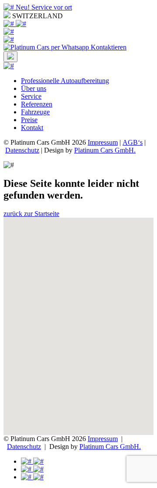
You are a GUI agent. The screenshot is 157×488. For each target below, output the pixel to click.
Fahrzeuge (35, 112)
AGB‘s (133, 142)
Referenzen (36, 104)
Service (31, 96)
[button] (78, 321)
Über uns (33, 88)
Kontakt (32, 127)
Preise (29, 119)
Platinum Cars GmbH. (105, 150)
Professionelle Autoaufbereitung (65, 80)
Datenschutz (22, 150)
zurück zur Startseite (31, 213)
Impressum (103, 142)
